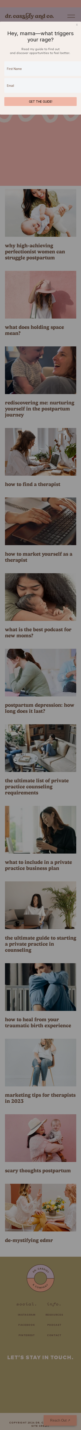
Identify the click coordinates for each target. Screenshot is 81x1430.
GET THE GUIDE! (40, 101)
